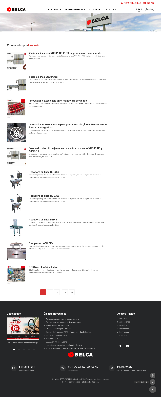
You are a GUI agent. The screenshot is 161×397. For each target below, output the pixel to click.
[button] (11, 349)
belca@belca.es (27, 367)
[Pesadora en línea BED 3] (16, 227)
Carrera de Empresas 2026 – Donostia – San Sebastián (68, 332)
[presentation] (8, 349)
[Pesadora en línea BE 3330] (16, 180)
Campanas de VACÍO (41, 243)
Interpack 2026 (52, 338)
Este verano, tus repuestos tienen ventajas (63, 322)
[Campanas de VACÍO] (16, 251)
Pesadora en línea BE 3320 (44, 195)
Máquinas (123, 318)
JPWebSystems (86, 379)
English (149, 9)
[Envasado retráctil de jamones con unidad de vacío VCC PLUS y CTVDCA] (16, 156)
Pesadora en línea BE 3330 (44, 172)
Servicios (123, 325)
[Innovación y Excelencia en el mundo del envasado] (16, 108)
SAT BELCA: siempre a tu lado (58, 329)
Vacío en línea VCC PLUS (43, 76)
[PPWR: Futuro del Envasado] (37, 328)
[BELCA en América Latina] (16, 275)
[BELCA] (16, 9)
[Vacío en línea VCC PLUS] (16, 85)
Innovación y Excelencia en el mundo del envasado (58, 100)
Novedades (124, 329)
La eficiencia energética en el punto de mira (64, 345)
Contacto (123, 335)
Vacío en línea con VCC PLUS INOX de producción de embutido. (65, 53)
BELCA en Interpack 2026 (56, 335)
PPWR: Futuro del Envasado (31, 343)
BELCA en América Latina (43, 267)
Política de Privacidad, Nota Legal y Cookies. (80, 382)
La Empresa (124, 332)
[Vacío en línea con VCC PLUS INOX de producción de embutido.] (16, 61)
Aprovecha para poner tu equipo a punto (62, 319)
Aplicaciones (124, 322)
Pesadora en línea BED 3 (43, 219)
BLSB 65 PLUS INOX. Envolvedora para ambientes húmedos (70, 348)
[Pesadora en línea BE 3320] (16, 204)
